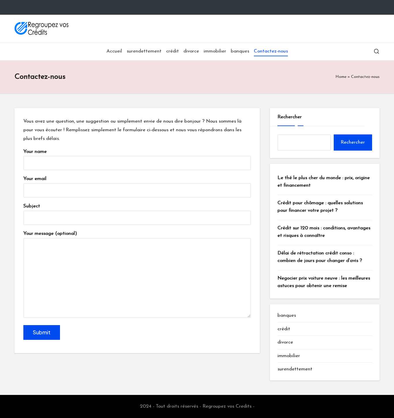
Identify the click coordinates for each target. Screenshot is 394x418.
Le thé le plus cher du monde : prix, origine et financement (323, 181)
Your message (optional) (50, 233)
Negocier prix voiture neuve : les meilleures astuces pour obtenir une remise (323, 282)
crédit (283, 329)
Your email (34, 178)
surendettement (294, 369)
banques (286, 315)
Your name (35, 151)
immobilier (288, 355)
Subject (31, 206)
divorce (285, 342)
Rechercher (289, 117)
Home (340, 77)
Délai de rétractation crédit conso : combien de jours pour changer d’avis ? (319, 257)
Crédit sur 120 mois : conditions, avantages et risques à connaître (323, 232)
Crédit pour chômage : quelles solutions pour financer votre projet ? (320, 206)
